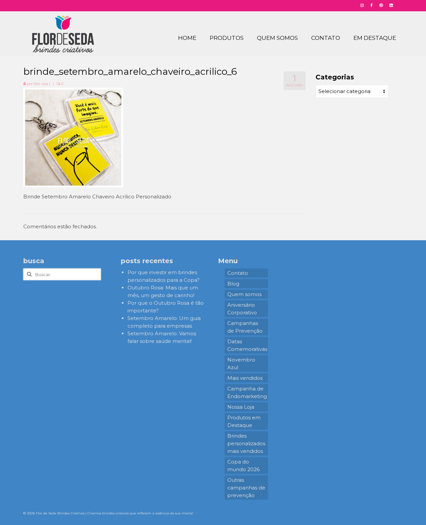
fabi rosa (41, 83)
